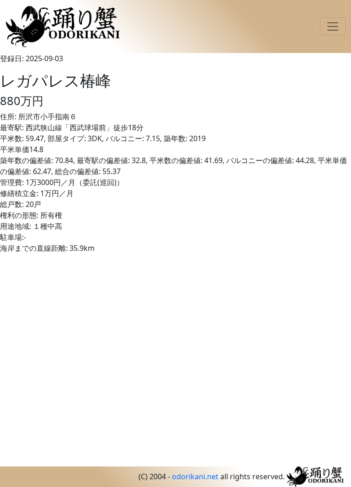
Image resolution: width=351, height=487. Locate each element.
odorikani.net (195, 476)
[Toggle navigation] (333, 26)
